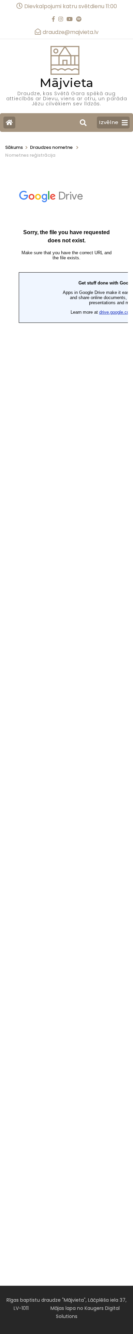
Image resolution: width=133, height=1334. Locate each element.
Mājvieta (66, 82)
